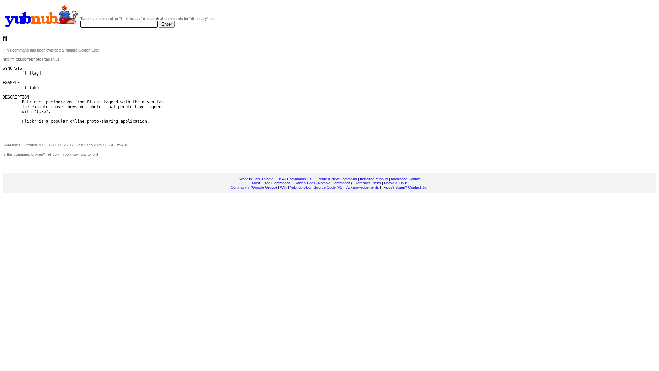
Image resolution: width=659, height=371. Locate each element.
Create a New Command (336, 179)
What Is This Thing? (256, 179)
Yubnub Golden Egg (81, 50)
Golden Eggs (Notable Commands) (323, 183)
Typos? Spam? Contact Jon (405, 187)
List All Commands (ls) (294, 179)
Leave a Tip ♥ (395, 183)
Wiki (283, 187)
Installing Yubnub (374, 179)
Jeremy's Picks (368, 183)
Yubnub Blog (300, 187)
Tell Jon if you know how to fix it (72, 154)
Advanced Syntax (405, 179)
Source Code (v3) (329, 187)
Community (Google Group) (254, 187)
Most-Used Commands (271, 183)
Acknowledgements (362, 187)
